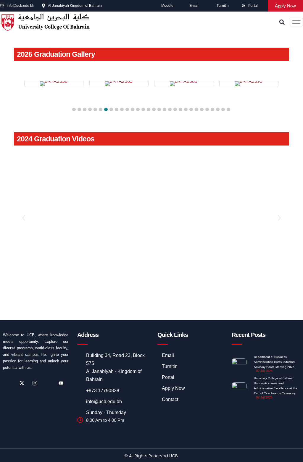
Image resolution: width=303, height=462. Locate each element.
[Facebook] (8, 383)
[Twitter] (21, 383)
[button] (74, 109)
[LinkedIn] (47, 383)
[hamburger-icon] (296, 22)
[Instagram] (34, 383)
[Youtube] (61, 383)
